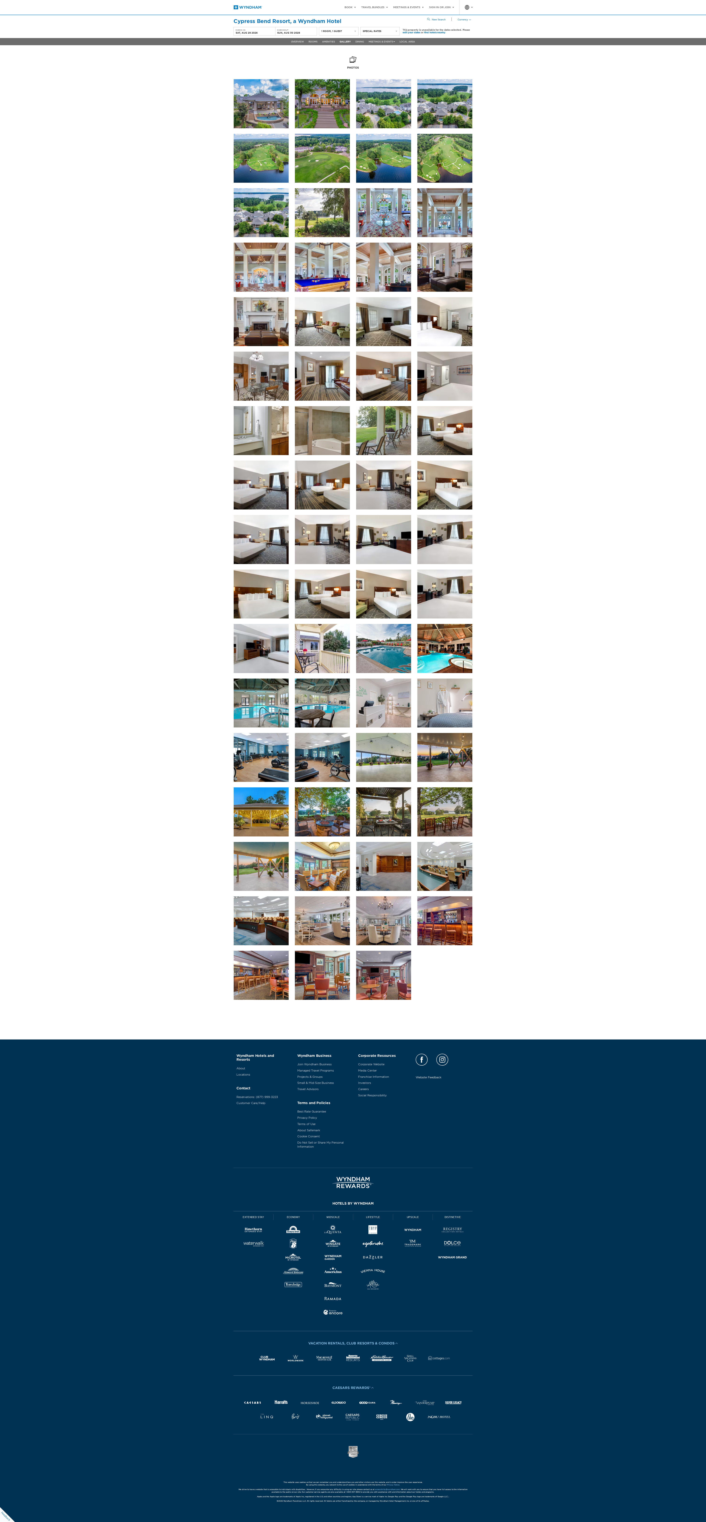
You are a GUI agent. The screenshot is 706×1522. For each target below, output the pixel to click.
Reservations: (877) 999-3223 (257, 1097)
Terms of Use (306, 1124)
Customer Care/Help (250, 1103)
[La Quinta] (333, 1230)
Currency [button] (463, 19)
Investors (364, 1083)
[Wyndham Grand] (452, 1258)
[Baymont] (333, 1285)
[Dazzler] (373, 1258)
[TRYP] (373, 1230)
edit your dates (411, 32)
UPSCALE (413, 1217)
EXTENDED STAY (253, 1217)
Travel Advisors (308, 1089)
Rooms (313, 41)
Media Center (367, 1070)
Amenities (328, 41)
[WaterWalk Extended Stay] (253, 1244)
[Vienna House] (373, 1272)
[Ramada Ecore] (333, 1313)
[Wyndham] (412, 1230)
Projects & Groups (309, 1077)
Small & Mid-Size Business (315, 1083)
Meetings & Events (381, 41)
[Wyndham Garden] (333, 1258)
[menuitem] (350, 7)
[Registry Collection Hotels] (452, 1230)
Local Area (407, 41)
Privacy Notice (393, 1485)
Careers (363, 1089)
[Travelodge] (293, 1285)
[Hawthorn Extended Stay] (253, 1230)
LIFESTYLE (373, 1217)
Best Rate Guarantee (311, 1111)
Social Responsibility (372, 1095)
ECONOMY (293, 1217)
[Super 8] (293, 1244)
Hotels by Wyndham (353, 1203)
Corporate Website (371, 1064)
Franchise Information (373, 1077)
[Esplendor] (373, 1244)
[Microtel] (293, 1258)
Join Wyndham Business (314, 1064)
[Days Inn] (293, 1230)
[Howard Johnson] (293, 1272)
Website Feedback (428, 1077)
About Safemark (308, 1130)
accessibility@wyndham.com (387, 1489)
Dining (359, 41)
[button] (353, 1343)
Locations (243, 1074)
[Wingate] (333, 1244)
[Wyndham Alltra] (373, 1285)
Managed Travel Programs (315, 1070)
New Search (439, 19)
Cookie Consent (308, 1136)
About (240, 1068)
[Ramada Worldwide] (333, 1299)
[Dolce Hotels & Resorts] (452, 1244)
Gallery (345, 41)
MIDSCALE (333, 1217)
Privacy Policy (307, 1117)
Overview (297, 41)
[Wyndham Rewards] (353, 1182)
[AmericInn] (333, 1272)
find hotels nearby (434, 32)
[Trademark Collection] (412, 1244)
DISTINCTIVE (453, 1217)
